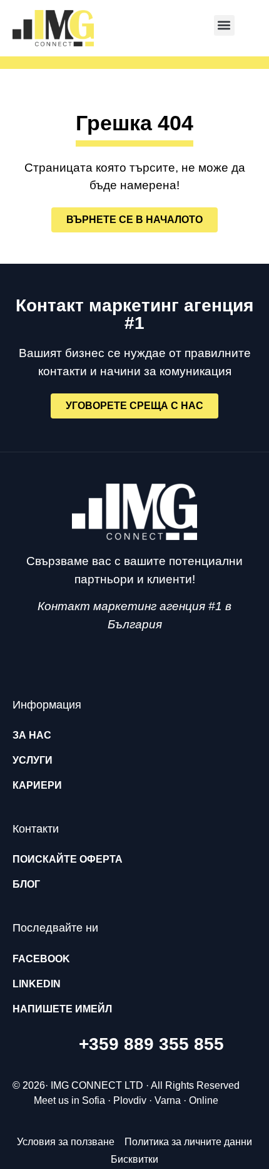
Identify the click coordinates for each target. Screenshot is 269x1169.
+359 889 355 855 (151, 1044)
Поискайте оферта (68, 859)
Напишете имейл (62, 1009)
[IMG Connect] (134, 512)
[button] (224, 25)
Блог (26, 884)
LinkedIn (37, 984)
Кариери (37, 785)
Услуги (33, 760)
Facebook (41, 958)
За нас (32, 735)
